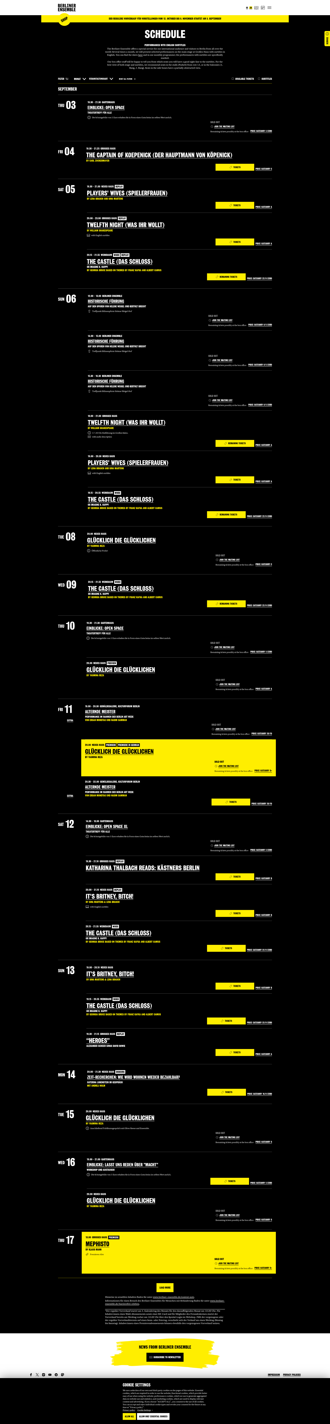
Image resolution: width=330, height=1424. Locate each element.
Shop (64, 19)
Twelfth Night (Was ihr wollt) (125, 225)
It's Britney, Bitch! (109, 896)
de (247, 7)
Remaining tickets (228, 277)
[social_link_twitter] (37, 1374)
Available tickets (244, 78)
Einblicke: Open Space (106, 107)
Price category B (263, 878)
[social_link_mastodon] (62, 1374)
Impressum (274, 1374)
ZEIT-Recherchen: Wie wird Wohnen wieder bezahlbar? (133, 1077)
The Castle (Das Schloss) (119, 261)
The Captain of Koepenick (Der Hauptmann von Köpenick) (159, 155)
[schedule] (263, 7)
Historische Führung (106, 301)
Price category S (263, 1141)
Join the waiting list (224, 126)
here (140, 54)
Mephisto (97, 1244)
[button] (127, 79)
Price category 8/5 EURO (260, 324)
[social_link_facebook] (30, 1374)
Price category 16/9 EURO (259, 1094)
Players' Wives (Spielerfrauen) (127, 193)
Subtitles (267, 78)
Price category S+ (263, 770)
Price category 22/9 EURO (259, 278)
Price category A (263, 207)
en (251, 7)
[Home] (67, 7)
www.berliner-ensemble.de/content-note (173, 1296)
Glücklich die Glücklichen (121, 540)
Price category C (263, 168)
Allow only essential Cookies (153, 1416)
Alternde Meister (100, 711)
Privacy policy (129, 1410)
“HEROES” (98, 1040)
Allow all (129, 1416)
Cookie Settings (144, 1410)
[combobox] (80, 79)
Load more (165, 1287)
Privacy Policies (292, 1374)
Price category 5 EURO (261, 131)
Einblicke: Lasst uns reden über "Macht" (122, 1164)
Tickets (237, 167)
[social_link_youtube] (49, 1374)
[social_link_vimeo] (56, 1374)
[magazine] (256, 7)
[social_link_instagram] (43, 1374)
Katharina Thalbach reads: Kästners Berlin (143, 868)
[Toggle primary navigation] (269, 7)
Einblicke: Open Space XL (107, 826)
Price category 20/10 (261, 733)
